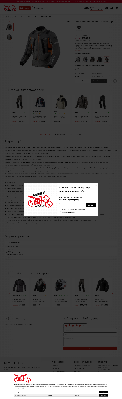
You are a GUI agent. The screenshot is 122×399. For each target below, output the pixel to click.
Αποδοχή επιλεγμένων (20, 392)
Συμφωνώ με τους (73, 209)
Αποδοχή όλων (103, 392)
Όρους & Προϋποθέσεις (78, 209)
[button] (96, 185)
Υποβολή (90, 205)
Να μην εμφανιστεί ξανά (68, 212)
